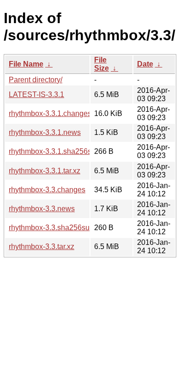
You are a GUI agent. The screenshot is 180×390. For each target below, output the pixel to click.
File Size (101, 64)
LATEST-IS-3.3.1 (36, 94)
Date (145, 64)
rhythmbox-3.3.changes (47, 190)
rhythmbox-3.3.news (42, 209)
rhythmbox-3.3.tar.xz (41, 246)
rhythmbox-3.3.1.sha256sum (55, 151)
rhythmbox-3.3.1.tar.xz (44, 171)
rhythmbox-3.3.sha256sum (52, 228)
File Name (26, 64)
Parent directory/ (35, 80)
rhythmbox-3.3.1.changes (50, 113)
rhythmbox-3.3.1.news (45, 132)
